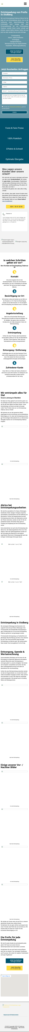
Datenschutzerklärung (16, 106)
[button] (14, 51)
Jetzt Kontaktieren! (7, 201)
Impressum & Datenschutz (11, 1015)
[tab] (14, 1014)
